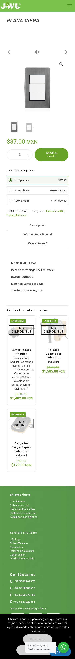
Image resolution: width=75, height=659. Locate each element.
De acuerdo (37, 639)
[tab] (37, 225)
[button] (61, 64)
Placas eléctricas (16, 215)
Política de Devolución (23, 513)
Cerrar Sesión (17, 554)
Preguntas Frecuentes (22, 509)
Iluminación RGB (55, 211)
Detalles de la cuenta (22, 550)
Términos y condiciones (23, 516)
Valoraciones (37, 243)
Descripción (37, 225)
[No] (70, 637)
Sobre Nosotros (19, 505)
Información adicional (37, 234)
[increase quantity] (28, 155)
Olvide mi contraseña (22, 558)
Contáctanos (17, 501)
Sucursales (16, 547)
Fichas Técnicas (19, 543)
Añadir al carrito (51, 154)
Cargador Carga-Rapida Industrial (21, 447)
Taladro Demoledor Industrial (54, 353)
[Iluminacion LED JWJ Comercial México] (37, 6)
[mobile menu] (69, 6)
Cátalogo (15, 539)
